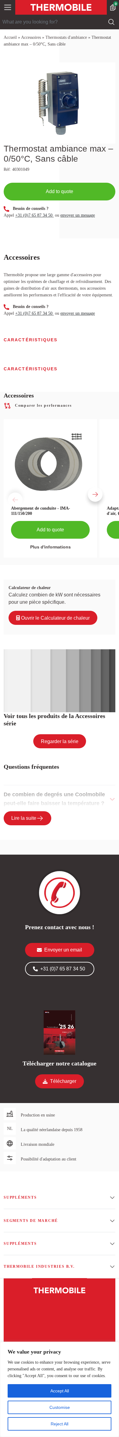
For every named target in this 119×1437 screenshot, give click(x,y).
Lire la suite (23, 818)
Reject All (59, 1423)
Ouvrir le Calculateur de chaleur (55, 618)
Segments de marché (31, 1221)
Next (87, 489)
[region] (59, 1389)
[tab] (59, 799)
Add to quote (59, 191)
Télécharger (63, 1081)
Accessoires (31, 37)
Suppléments (20, 1197)
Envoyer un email (63, 949)
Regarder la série (59, 741)
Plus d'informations (50, 546)
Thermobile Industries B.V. (39, 1266)
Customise (59, 1407)
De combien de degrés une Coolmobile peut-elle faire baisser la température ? (54, 798)
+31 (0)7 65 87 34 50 (34, 215)
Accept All (59, 1390)
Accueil (10, 37)
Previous (7, 489)
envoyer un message (77, 215)
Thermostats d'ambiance (66, 37)
